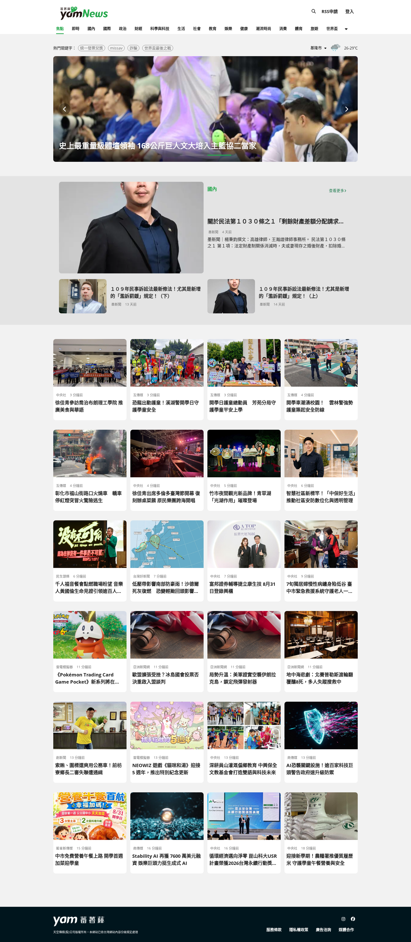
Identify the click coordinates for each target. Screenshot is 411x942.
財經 (138, 28)
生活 (181, 28)
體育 (299, 28)
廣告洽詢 (323, 929)
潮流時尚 (263, 28)
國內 (91, 28)
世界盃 (332, 28)
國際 (107, 28)
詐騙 (133, 48)
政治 (123, 28)
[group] (205, 109)
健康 (244, 28)
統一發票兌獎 (91, 48)
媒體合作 (346, 929)
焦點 (60, 28)
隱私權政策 (298, 929)
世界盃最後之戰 (157, 48)
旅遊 (314, 28)
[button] (64, 109)
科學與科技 (159, 28)
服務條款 (274, 929)
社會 (197, 28)
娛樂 (228, 28)
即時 (75, 28)
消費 (283, 28)
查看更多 (336, 190)
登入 (349, 11)
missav (116, 48)
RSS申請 (330, 11)
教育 (212, 28)
